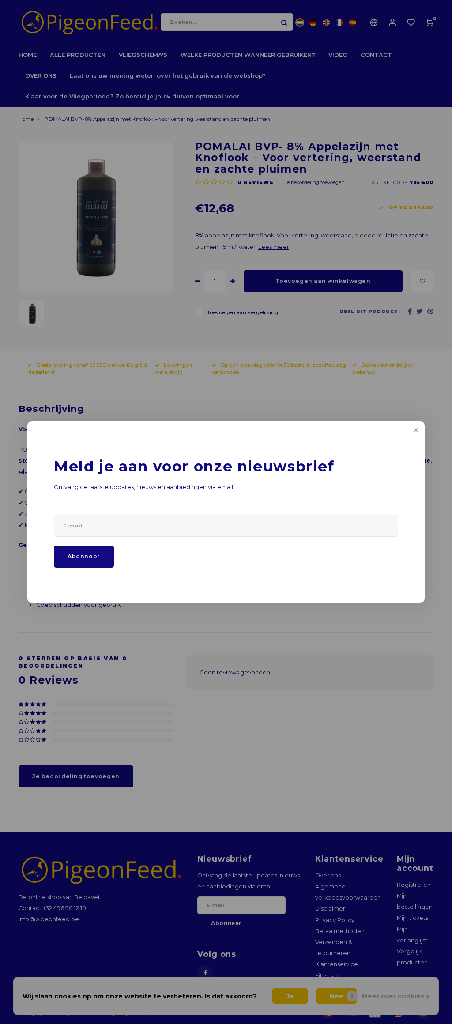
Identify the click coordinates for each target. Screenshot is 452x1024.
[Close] (415, 430)
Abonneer (84, 556)
